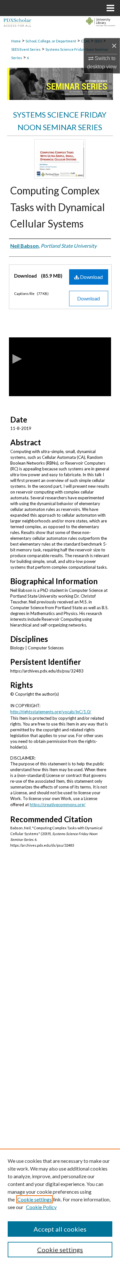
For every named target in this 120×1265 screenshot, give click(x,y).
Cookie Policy (41, 1207)
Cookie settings (34, 1199)
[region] (60, 1207)
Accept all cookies (60, 1229)
